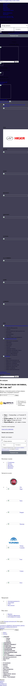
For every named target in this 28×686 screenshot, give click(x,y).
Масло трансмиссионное (12, 369)
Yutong (21, 546)
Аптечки (8, 329)
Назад (8, 638)
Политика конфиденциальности (8, 627)
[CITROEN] (15, 282)
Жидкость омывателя (11, 363)
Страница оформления (14, 615)
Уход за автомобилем (11, 353)
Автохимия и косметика (12, 341)
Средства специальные (12, 352)
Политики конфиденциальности (14, 33)
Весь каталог (11, 605)
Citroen (21, 571)
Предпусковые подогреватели (14, 337)
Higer (21, 489)
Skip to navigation (4, 0)
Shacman (21, 524)
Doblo (8, 640)
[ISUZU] (15, 152)
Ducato (8, 641)
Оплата (10, 463)
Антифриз (8, 358)
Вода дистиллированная (12, 360)
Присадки (8, 345)
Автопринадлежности (14, 601)
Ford (20, 559)
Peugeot (21, 512)
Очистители (9, 344)
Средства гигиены (10, 348)
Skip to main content (14, 0)
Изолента (8, 332)
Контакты (10, 468)
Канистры (8, 336)
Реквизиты (11, 466)
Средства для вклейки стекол (13, 350)
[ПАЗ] (15, 304)
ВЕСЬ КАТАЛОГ (4, 102)
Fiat (20, 487)
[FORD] (15, 261)
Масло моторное (10, 368)
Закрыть (2, 628)
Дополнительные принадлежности (15, 331)
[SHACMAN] (15, 196)
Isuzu (20, 500)
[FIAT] (15, 108)
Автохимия (11, 602)
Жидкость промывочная (12, 365)
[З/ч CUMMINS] (15, 239)
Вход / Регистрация (9, 677)
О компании (11, 462)
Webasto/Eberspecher (12, 328)
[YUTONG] (15, 217)
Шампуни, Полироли (11, 355)
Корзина (10, 614)
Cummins (21, 547)
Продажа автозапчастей (10, 621)
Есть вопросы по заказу (14, 617)
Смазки (8, 347)
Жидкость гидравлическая (13, 361)
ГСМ (9, 604)
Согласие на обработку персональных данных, (12, 625)
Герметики (8, 342)
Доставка (10, 465)
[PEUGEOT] (15, 174)
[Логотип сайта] (9, 60)
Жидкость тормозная (11, 366)
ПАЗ (20, 582)
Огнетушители (9, 334)
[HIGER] (15, 147)
